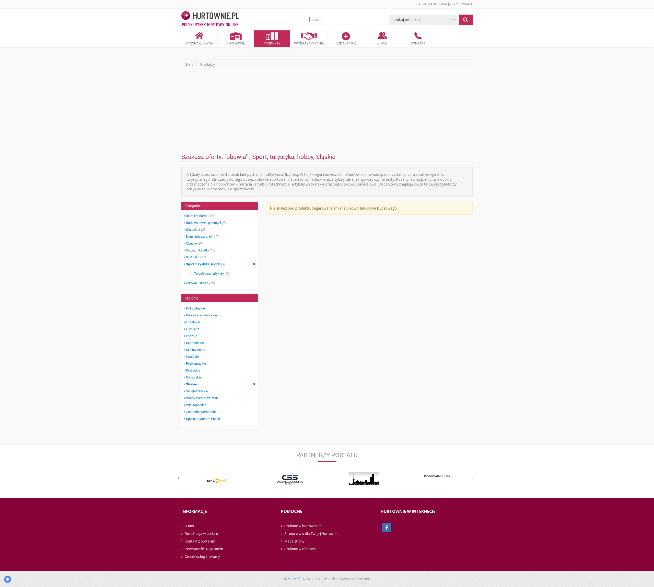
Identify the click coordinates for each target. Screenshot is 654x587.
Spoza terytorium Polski (202, 419)
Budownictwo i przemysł (205, 223)
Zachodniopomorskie (201, 412)
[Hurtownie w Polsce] (210, 19)
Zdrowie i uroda (200, 283)
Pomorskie (193, 377)
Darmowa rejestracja (433, 4)
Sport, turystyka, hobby (205, 264)
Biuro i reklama (199, 216)
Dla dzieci (195, 230)
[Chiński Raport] (363, 478)
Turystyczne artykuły (209, 273)
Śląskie (191, 384)
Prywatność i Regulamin (203, 549)
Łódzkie (191, 336)
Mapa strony (294, 541)
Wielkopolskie (195, 405)
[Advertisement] (327, 111)
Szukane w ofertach (300, 549)
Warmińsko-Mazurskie (202, 398)
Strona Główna (199, 43)
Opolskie (192, 357)
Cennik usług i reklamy (202, 557)
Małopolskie (194, 343)
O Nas (382, 43)
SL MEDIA (296, 578)
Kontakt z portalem (199, 541)
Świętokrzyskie (196, 391)
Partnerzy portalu (327, 455)
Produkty (272, 43)
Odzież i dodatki (200, 250)
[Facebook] (386, 527)
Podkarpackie (195, 363)
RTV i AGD (195, 257)
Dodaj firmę (345, 43)
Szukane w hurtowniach (303, 526)
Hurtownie (235, 43)
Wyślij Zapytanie (309, 43)
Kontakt (418, 43)
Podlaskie (192, 370)
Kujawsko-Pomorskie (201, 315)
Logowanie (463, 4)
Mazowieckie (195, 350)
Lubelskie (192, 322)
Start (189, 64)
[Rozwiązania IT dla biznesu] (216, 480)
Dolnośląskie (195, 308)
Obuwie (193, 243)
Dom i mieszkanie (201, 236)
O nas (189, 526)
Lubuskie (192, 329)
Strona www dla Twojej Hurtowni (310, 534)
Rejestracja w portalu (201, 534)
